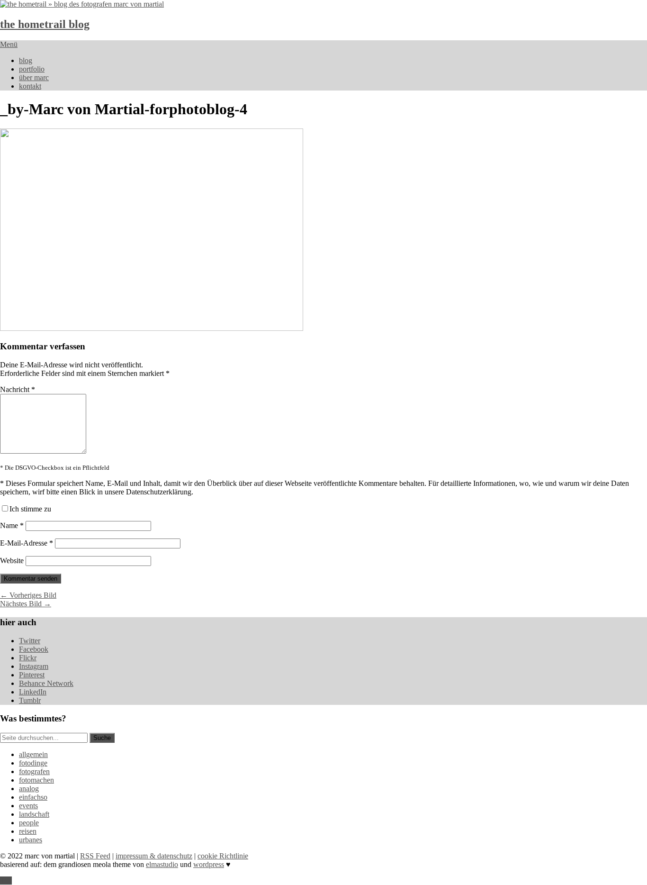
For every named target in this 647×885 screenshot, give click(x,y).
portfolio (32, 69)
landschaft (34, 814)
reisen (27, 831)
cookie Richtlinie (223, 856)
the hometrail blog (45, 24)
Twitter (29, 641)
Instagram (33, 666)
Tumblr (30, 700)
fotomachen (36, 780)
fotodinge (33, 763)
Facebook (33, 649)
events (28, 806)
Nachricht (17, 389)
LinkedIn (32, 692)
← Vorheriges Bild (28, 595)
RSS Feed (95, 856)
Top (6, 880)
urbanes (30, 840)
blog (25, 60)
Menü (9, 44)
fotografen (34, 771)
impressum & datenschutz (154, 856)
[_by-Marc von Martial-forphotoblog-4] (151, 328)
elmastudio (162, 864)
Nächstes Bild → (25, 604)
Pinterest (32, 675)
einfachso (33, 797)
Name (12, 525)
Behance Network (46, 683)
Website (12, 561)
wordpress (208, 864)
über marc (34, 77)
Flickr (27, 658)
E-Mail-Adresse (26, 543)
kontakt (30, 86)
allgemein (33, 754)
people (29, 823)
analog (29, 789)
